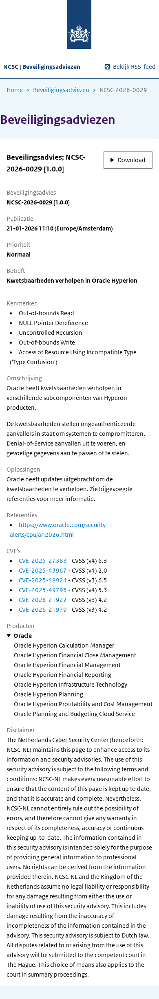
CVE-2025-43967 (43, 570)
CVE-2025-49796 (43, 590)
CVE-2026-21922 (43, 600)
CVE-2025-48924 (43, 580)
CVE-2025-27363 (43, 560)
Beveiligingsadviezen (61, 90)
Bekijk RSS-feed (134, 66)
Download (131, 160)
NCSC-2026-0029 (123, 90)
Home (15, 90)
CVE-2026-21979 (43, 609)
